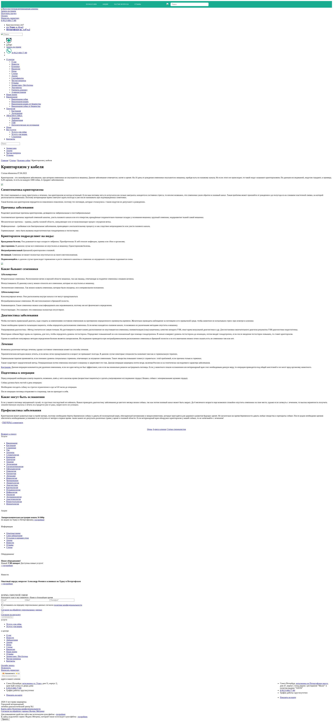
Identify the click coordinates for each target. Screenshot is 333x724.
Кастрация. (6, 367)
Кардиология (12, 487)
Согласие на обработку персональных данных (21, 610)
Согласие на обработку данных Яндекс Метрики (22, 711)
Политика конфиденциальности (26, 709)
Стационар (16, 137)
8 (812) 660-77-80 (8, 20)
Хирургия (10, 108)
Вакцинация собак (19, 99)
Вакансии (15, 69)
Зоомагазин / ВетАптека (22, 85)
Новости (15, 64)
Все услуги (11, 130)
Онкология (11, 471)
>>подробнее (38, 520)
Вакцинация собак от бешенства (25, 106)
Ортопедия (11, 473)
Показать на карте (14, 695)
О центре (10, 59)
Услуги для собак (19, 132)
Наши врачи (11, 94)
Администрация (18, 92)
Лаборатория (17, 120)
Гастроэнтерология (14, 466)
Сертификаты (17, 78)
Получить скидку (9, 13)
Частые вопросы (121, 4)
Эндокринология (13, 497)
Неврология (11, 478)
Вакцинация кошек (19, 101)
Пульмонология (13, 490)
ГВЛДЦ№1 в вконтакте (12, 422)
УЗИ (13, 123)
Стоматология (12, 455)
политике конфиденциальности (68, 605)
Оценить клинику (19, 90)
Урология (10, 494)
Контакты (10, 139)
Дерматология (12, 483)
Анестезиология (13, 499)
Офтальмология (13, 469)
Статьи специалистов (176, 429)
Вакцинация (11, 97)
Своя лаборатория (14, 536)
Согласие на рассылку (11, 615)
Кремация (10, 457)
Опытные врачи (13, 533)
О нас (14, 62)
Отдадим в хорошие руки (17, 538)
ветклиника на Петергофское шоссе (312, 683)
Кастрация (16, 111)
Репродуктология (14, 501)
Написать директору (10, 18)
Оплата (4, 16)
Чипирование (12, 480)
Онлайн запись (7, 665)
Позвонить (6, 668)
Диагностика (12, 485)
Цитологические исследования (25, 125)
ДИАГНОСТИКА (14, 115)
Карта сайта (6, 709)
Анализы (15, 118)
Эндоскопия (16, 113)
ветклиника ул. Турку (31, 683)
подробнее (60, 714)
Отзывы (137, 4)
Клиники (15, 66)
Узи (7, 450)
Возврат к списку (9, 434)
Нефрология (11, 492)
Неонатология (12, 504)
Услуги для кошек (19, 134)
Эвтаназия (10, 476)
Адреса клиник (159, 429)
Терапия (10, 462)
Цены (14, 71)
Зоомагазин (91, 4)
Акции (105, 4)
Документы (16, 87)
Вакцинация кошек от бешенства (26, 104)
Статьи (14, 73)
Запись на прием (8, 11)
